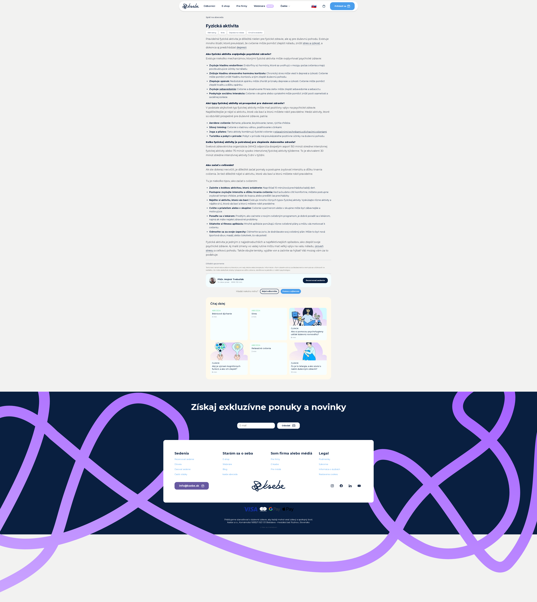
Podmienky (324, 459)
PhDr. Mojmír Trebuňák (231, 279)
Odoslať (286, 425)
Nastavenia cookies (328, 474)
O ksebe (275, 464)
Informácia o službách (329, 469)
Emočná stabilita (255, 33)
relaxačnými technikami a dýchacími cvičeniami (300, 131)
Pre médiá (276, 469)
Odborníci (209, 6)
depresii (242, 47)
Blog (225, 469)
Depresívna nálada (236, 33)
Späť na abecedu (214, 17)
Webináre (263, 6)
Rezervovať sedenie (315, 280)
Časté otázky (181, 474)
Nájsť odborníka (269, 291)
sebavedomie (227, 89)
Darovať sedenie (183, 469)
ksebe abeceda (230, 474)
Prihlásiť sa (340, 6)
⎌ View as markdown (268, 527)
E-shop (226, 6)
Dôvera (178, 464)
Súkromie (323, 464)
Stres (223, 33)
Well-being (212, 33)
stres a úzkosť (311, 43)
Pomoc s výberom (290, 291)
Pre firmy (241, 6)
